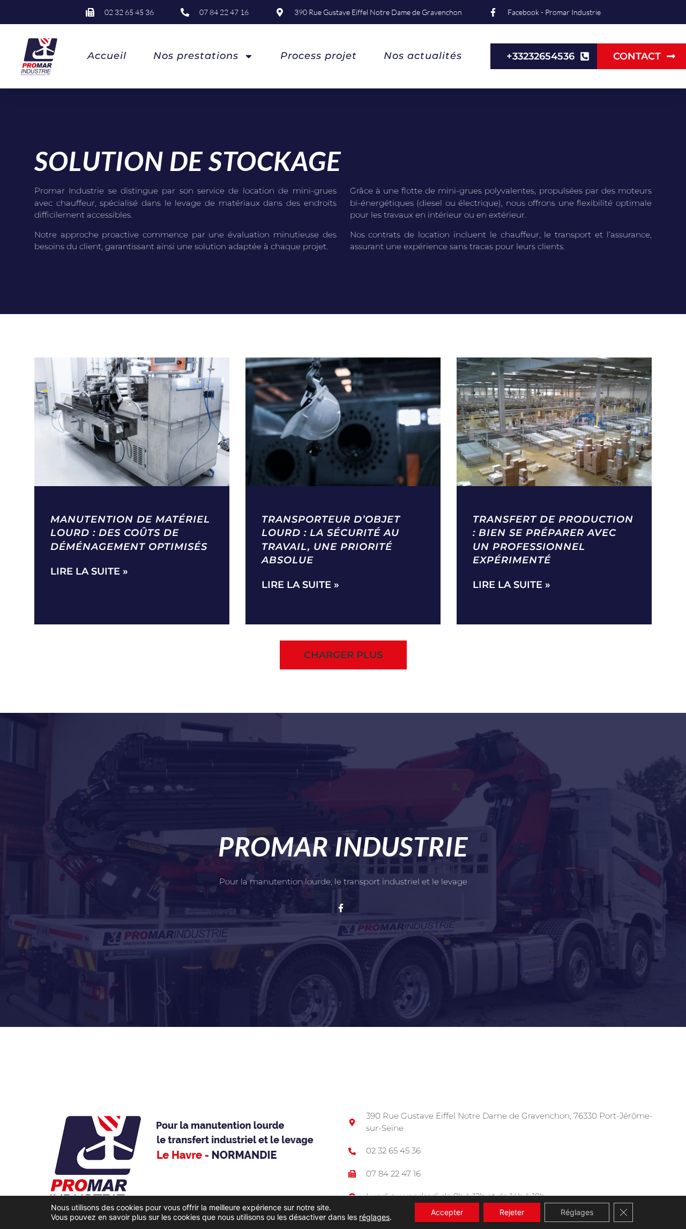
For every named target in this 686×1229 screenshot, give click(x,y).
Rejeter (511, 1212)
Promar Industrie (343, 846)
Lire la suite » (89, 571)
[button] (343, 654)
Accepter (447, 1212)
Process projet (318, 56)
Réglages (577, 1212)
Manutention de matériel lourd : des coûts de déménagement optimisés (130, 532)
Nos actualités (423, 56)
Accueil (106, 56)
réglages (374, 1216)
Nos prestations (195, 56)
